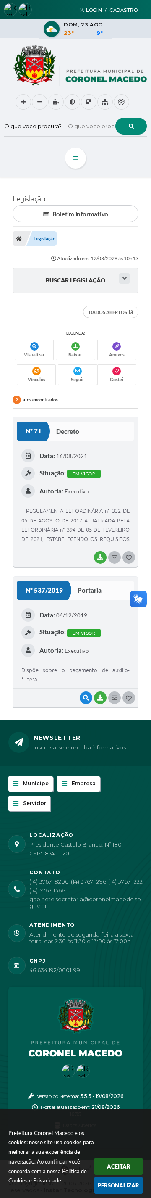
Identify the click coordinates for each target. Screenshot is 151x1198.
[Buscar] (131, 126)
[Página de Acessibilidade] (121, 102)
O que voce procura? (33, 126)
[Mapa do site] (105, 102)
